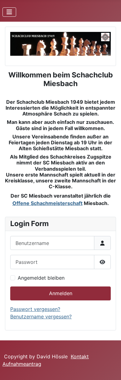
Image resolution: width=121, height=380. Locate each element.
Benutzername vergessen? (41, 316)
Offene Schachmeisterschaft (47, 203)
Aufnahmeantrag (21, 364)
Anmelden (60, 293)
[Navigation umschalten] (9, 12)
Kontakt (80, 356)
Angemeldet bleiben (41, 278)
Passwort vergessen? (35, 309)
